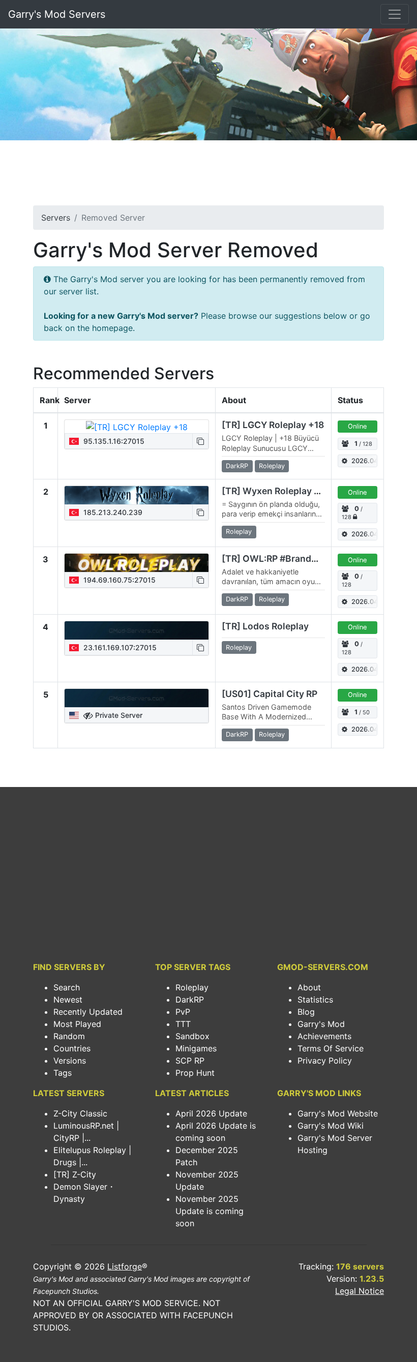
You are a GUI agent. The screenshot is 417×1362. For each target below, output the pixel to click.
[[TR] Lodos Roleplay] (136, 630)
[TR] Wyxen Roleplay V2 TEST (286, 491)
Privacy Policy (324, 1060)
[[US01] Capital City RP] (136, 698)
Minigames (196, 1048)
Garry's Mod (321, 1024)
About (309, 987)
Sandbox (192, 1036)
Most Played (77, 1024)
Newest (67, 999)
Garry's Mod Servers (56, 14)
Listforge (124, 1266)
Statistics (315, 999)
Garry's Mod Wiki (330, 1126)
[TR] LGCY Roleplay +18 (273, 424)
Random (69, 1036)
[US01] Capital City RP (269, 693)
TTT (183, 1024)
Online (357, 426)
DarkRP (189, 999)
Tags (62, 1073)
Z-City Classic (80, 1113)
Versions (69, 1060)
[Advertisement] (208, 175)
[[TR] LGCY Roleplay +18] (137, 426)
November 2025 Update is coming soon (209, 1211)
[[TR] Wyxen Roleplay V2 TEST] (136, 495)
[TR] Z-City (74, 1174)
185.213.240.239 (111, 512)
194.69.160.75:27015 (118, 580)
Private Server (117, 715)
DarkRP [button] (237, 466)
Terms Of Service (330, 1048)
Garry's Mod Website (337, 1113)
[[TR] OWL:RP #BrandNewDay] (136, 563)
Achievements (324, 1036)
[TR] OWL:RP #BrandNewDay (284, 558)
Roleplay (191, 987)
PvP (182, 1012)
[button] (200, 441)
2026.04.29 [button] (364, 461)
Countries (72, 1048)
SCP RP (189, 1060)
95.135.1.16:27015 (112, 441)
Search (66, 987)
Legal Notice (359, 1291)
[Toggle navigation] (394, 14)
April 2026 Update (211, 1113)
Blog (306, 1012)
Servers (55, 218)
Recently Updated (88, 1012)
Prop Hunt (195, 1073)
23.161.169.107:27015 (119, 647)
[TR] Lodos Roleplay (265, 626)
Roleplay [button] (272, 466)
